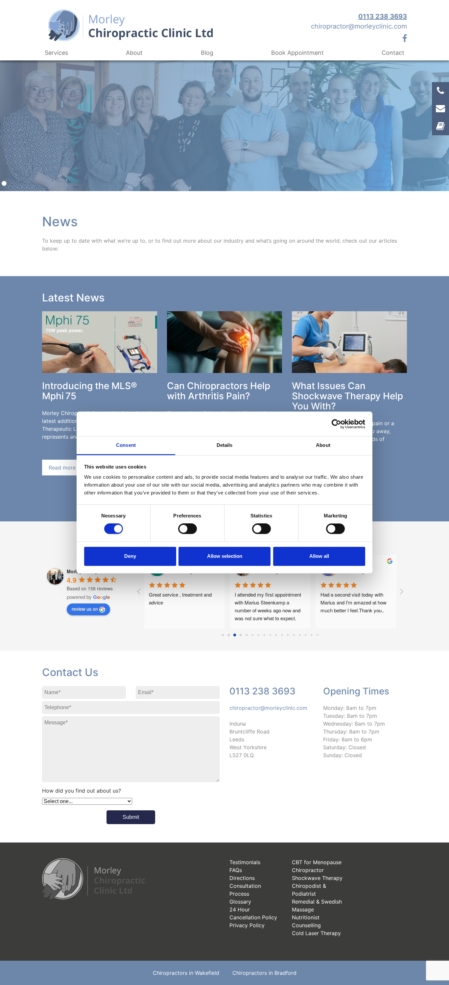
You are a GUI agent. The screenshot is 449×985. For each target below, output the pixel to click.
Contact (393, 52)
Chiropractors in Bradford (264, 973)
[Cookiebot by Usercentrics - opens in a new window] (336, 424)
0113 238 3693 (382, 16)
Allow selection (224, 556)
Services (56, 52)
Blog (207, 52)
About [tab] (323, 445)
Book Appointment (297, 52)
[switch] (187, 529)
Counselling (306, 925)
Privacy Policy (247, 925)
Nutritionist (305, 917)
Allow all (319, 556)
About (134, 52)
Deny (130, 556)
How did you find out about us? (81, 790)
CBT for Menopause (317, 862)
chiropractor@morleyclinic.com (359, 26)
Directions (242, 878)
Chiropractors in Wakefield (186, 973)
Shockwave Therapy (317, 878)
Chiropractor (308, 870)
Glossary (240, 901)
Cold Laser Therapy (316, 933)
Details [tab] (225, 445)
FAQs (235, 870)
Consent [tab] (126, 445)
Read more (62, 467)
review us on (85, 608)
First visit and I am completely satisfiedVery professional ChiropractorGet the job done (353, 602)
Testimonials (244, 862)
